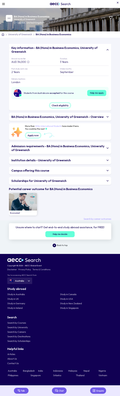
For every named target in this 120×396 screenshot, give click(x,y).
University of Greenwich (24, 19)
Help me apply (97, 93)
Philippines (13, 375)
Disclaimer (12, 269)
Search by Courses (16, 322)
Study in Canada (68, 294)
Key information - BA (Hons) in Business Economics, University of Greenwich (54, 49)
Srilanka (57, 375)
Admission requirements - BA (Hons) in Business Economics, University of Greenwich (57, 148)
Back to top (62, 245)
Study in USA (66, 298)
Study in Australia (16, 294)
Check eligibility (60, 105)
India (40, 370)
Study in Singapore (69, 307)
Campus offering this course (30, 170)
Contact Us (13, 363)
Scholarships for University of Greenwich (38, 181)
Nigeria (102, 370)
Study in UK (13, 298)
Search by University (17, 327)
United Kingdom (35, 22)
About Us (12, 358)
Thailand (80, 375)
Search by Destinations (18, 336)
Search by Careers (16, 331)
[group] (23, 204)
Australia (12, 370)
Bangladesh (29, 370)
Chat (61, 390)
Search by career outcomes (97, 218)
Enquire (100, 390)
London (21, 22)
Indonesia (58, 370)
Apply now (33, 135)
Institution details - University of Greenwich (41, 160)
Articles (11, 354)
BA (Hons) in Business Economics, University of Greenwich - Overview (57, 117)
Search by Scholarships (18, 340)
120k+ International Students (48, 126)
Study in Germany (16, 303)
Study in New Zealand (71, 303)
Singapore (35, 375)
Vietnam (103, 375)
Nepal (86, 370)
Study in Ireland (15, 307)
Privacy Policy (24, 269)
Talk (23, 390)
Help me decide (60, 234)
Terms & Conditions (41, 269)
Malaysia (73, 370)
